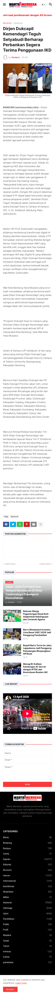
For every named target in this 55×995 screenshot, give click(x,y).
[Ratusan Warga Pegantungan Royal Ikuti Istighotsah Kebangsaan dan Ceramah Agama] (12, 616)
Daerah (27, 859)
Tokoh (27, 946)
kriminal (27, 951)
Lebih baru (10, 564)
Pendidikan (27, 918)
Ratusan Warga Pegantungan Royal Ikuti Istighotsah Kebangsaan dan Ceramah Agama (35, 615)
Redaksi (27, 935)
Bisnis (27, 837)
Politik (27, 924)
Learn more (21, 983)
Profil (27, 929)
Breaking (27, 842)
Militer (27, 897)
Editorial (27, 864)
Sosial (27, 940)
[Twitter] (13, 524)
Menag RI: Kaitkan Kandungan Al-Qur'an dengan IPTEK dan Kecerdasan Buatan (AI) (35, 668)
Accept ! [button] (10, 989)
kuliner (27, 956)
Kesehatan (27, 891)
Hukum (27, 875)
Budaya (27, 848)
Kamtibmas (27, 886)
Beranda (7, 23)
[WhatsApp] (20, 524)
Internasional (27, 880)
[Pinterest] (27, 524)
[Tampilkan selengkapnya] (40, 524)
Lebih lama (44, 564)
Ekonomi (27, 870)
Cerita (27, 853)
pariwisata (27, 962)
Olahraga (27, 908)
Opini (27, 913)
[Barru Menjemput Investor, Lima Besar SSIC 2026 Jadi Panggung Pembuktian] (12, 634)
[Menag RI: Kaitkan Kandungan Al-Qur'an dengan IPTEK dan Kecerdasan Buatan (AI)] (12, 669)
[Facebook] (6, 524)
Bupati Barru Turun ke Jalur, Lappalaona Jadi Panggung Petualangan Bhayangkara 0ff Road (37, 649)
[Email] (34, 524)
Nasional (18, 23)
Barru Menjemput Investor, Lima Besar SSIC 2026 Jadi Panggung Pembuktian (37, 632)
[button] (4, 4)
